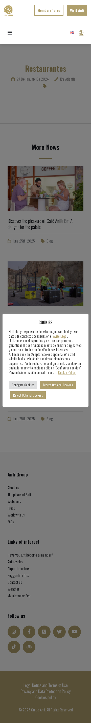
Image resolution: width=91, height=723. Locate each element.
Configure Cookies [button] (23, 384)
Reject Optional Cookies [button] (28, 395)
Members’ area (48, 10)
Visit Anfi (77, 10)
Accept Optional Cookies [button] (58, 384)
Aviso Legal (60, 336)
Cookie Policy (67, 372)
